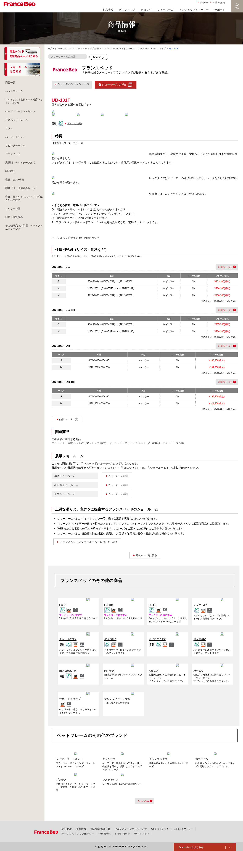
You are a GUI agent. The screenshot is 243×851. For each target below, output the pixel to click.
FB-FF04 (109, 670)
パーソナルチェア (15, 137)
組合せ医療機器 (14, 217)
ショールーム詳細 (118, 475)
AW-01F (153, 670)
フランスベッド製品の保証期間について (76, 237)
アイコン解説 (74, 123)
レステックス (110, 779)
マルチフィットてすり (117, 698)
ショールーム (165, 9)
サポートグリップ (70, 698)
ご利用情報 (104, 833)
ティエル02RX (67, 639)
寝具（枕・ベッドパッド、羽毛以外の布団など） (24, 198)
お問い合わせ (218, 2)
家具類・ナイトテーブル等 (168, 442)
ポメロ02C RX (67, 670)
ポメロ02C (199, 639)
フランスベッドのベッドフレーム (118, 48)
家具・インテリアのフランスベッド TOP (67, 48)
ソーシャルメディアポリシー (78, 833)
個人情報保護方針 (100, 828)
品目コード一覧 (68, 419)
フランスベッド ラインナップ (152, 48)
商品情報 (107, 9)
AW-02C (198, 670)
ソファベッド (12, 154)
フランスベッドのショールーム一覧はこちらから (89, 541)
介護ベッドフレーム (16, 119)
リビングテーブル (15, 145)
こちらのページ (65, 213)
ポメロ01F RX (157, 639)
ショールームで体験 (114, 84)
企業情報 (81, 828)
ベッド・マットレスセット (130, 442)
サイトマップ (141, 833)
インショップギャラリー (194, 9)
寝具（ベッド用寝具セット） (21, 188)
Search (97, 56)
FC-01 (63, 604)
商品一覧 (10, 82)
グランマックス (158, 758)
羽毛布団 (10, 171)
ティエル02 (200, 604)
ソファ (9, 128)
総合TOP (204, 2)
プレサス (61, 779)
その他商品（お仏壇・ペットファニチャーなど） (24, 227)
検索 (237, 8)
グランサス (109, 758)
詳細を (221, 267)
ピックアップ (127, 9)
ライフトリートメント (69, 758)
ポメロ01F (110, 639)
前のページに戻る (146, 555)
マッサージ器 (12, 208)
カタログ (146, 9)
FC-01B (108, 604)
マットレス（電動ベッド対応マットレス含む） (80, 442)
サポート (220, 9)
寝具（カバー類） (15, 179)
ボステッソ (202, 758)
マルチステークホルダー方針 (131, 828)
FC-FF (152, 604)
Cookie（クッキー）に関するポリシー (172, 828)
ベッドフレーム (14, 91)
